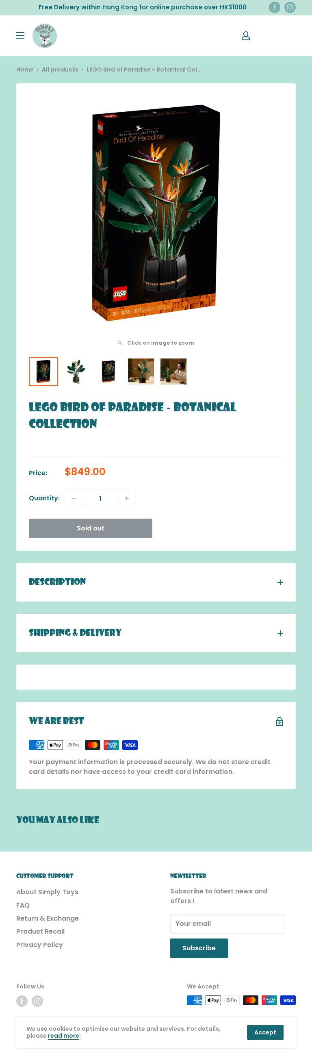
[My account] (246, 35)
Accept (265, 1032)
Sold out (90, 528)
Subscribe (199, 948)
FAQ (23, 905)
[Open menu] (20, 35)
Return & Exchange (47, 918)
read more (63, 1036)
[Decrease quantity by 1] (73, 498)
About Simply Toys (47, 892)
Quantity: (44, 498)
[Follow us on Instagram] (290, 7)
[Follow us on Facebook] (274, 7)
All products (60, 69)
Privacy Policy (39, 944)
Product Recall (40, 931)
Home (25, 69)
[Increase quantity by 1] (126, 498)
